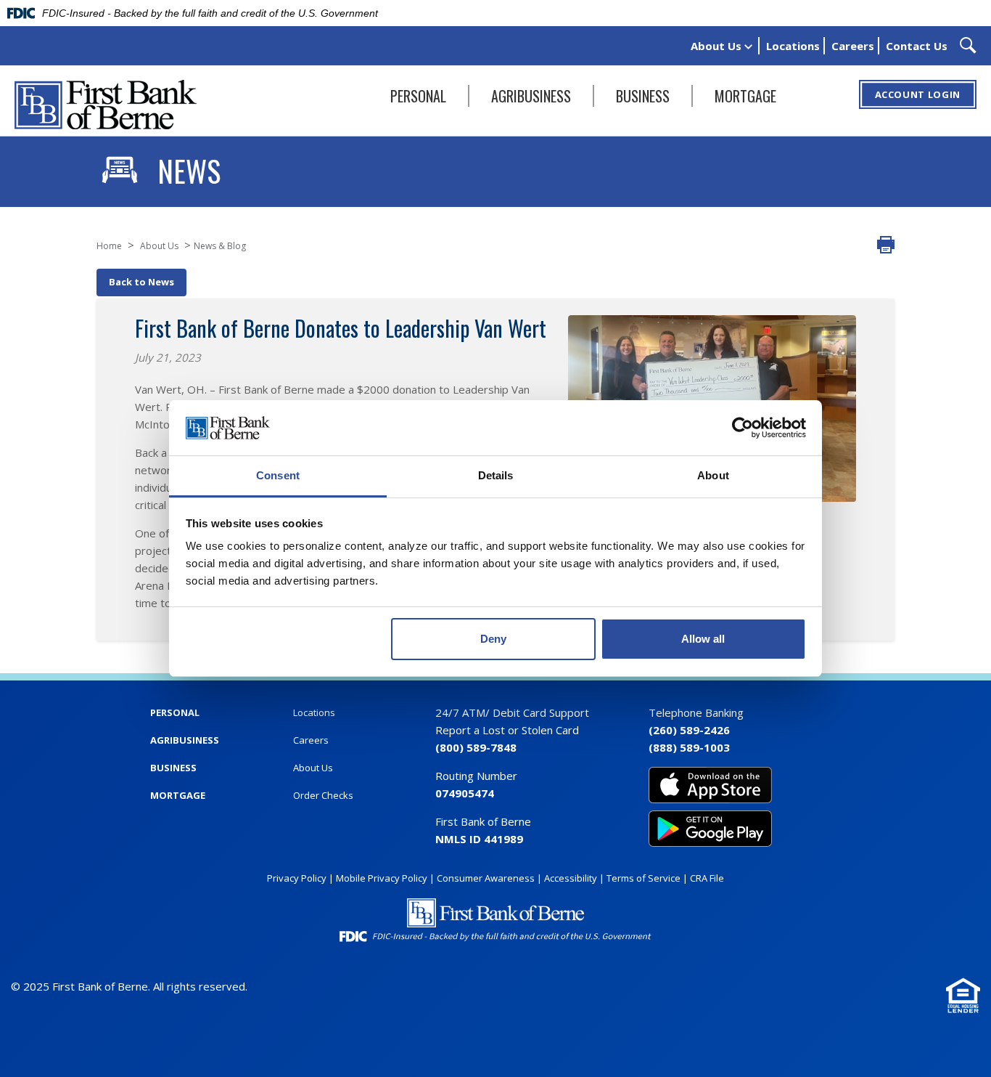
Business (643, 96)
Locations (793, 45)
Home (109, 246)
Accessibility (570, 878)
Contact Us (916, 45)
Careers (852, 45)
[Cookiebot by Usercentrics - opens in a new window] (742, 428)
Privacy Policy (296, 878)
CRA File (707, 878)
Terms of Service (643, 878)
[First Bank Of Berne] (106, 104)
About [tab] (713, 475)
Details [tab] (496, 475)
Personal (418, 96)
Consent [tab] (278, 475)
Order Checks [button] (323, 795)
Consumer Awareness (486, 878)
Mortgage (745, 96)
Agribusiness (531, 96)
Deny (493, 639)
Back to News (141, 281)
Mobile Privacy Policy (381, 878)
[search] (968, 45)
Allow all (703, 639)
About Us (717, 45)
